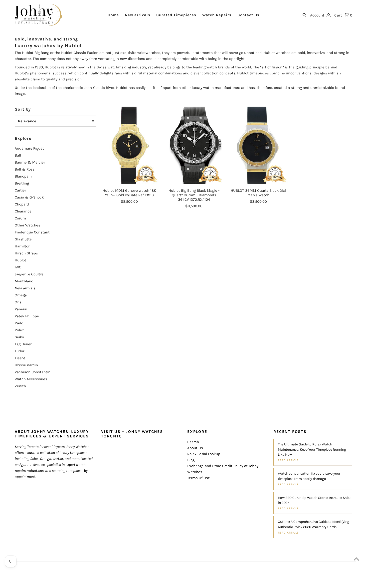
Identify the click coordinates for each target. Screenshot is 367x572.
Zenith (20, 386)
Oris (18, 302)
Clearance (23, 211)
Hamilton (22, 246)
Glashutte (23, 239)
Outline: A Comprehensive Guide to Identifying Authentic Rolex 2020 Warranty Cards (313, 524)
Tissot (20, 358)
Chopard (22, 204)
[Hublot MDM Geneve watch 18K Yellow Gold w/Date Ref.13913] (129, 145)
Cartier (20, 190)
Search (193, 442)
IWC (18, 267)
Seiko (19, 337)
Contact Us (248, 15)
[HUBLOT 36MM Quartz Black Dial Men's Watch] (258, 145)
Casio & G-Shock (29, 197)
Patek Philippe (27, 316)
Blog (190, 460)
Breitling (22, 183)
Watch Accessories (31, 379)
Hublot (20, 260)
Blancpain (23, 176)
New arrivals (137, 15)
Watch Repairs (216, 15)
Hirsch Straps (26, 253)
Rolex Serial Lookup (203, 454)
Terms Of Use (198, 478)
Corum (20, 218)
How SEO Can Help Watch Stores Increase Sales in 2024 (314, 500)
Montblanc (24, 281)
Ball (18, 155)
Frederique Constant (32, 232)
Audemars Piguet (29, 148)
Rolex (19, 330)
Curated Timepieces (176, 15)
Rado (19, 323)
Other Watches (27, 225)
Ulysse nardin (26, 365)
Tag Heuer (23, 344)
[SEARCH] (304, 14)
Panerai (21, 309)
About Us (195, 448)
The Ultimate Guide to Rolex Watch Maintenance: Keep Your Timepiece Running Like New (312, 449)
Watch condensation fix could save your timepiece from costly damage (309, 476)
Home (113, 15)
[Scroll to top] (356, 559)
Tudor (19, 351)
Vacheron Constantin (32, 372)
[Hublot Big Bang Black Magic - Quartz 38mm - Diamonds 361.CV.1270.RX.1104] (194, 145)
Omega (21, 295)
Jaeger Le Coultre (29, 274)
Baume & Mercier (30, 162)
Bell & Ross (25, 169)
